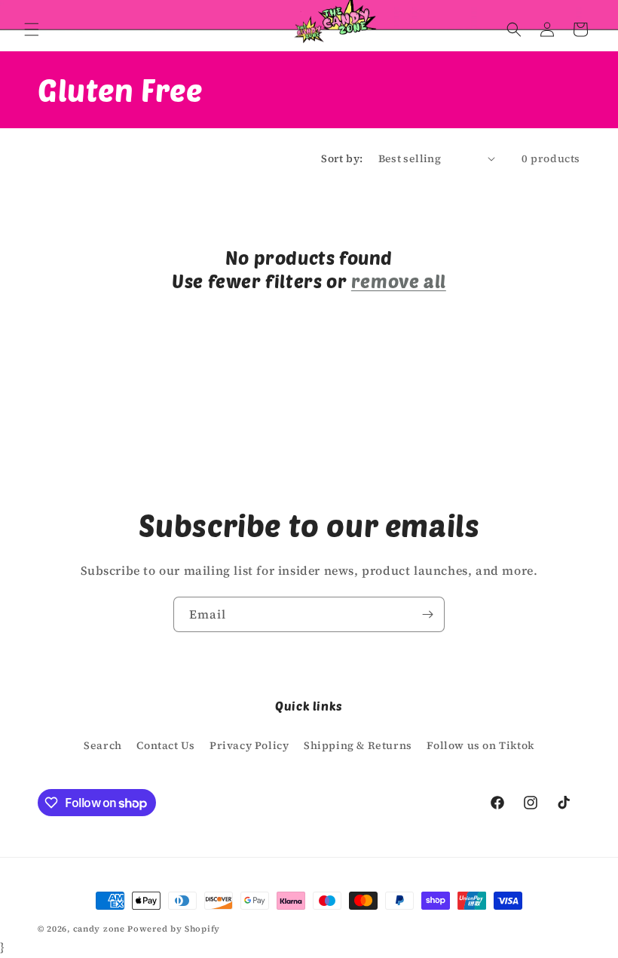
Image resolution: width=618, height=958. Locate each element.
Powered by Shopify (173, 929)
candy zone (99, 929)
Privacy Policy (249, 745)
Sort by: (342, 158)
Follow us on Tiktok (480, 745)
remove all (398, 281)
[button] (31, 29)
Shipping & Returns (358, 745)
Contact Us (165, 745)
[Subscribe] (427, 614)
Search (103, 745)
